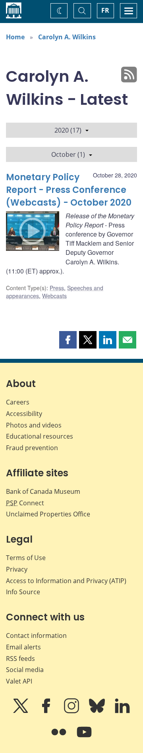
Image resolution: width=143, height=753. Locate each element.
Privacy (16, 569)
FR (105, 10)
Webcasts (54, 296)
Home (15, 37)
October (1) (68, 154)
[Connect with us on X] (21, 711)
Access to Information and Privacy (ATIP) (66, 580)
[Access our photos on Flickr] (59, 737)
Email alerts (23, 647)
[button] (68, 340)
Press (57, 288)
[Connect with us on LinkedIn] (122, 711)
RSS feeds (20, 658)
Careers (17, 402)
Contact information (36, 635)
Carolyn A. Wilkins (67, 37)
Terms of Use (26, 557)
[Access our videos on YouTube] (84, 737)
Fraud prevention (32, 447)
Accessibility (24, 413)
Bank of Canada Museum (43, 491)
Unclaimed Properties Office (48, 514)
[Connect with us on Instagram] (72, 711)
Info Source (23, 591)
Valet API (19, 681)
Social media (25, 669)
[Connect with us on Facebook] (47, 711)
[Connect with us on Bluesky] (97, 711)
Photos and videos (34, 425)
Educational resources (39, 436)
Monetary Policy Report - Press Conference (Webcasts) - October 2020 (68, 190)
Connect (25, 503)
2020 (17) (67, 130)
